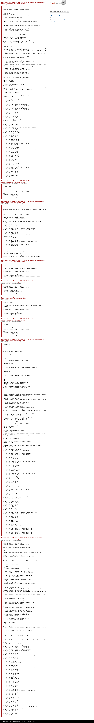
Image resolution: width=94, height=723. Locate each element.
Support (29, 721)
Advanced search (53, 10)
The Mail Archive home (56, 15)
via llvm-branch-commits (16, 283)
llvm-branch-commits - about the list (59, 19)
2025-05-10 (3, 283)
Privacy (33, 721)
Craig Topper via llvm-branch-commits (19, 4)
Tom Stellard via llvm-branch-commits (19, 183)
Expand (53, 21)
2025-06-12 (3, 4)
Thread (8, 4)
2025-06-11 (3, 263)
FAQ (24, 721)
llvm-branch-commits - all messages (59, 17)
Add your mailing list (17, 721)
